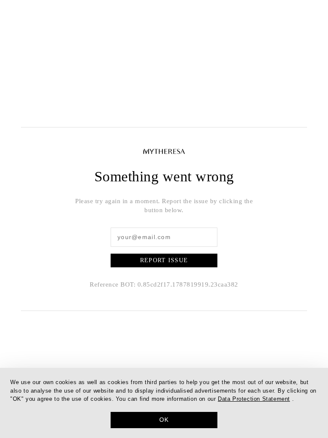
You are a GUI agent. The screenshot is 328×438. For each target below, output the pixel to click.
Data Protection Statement (254, 399)
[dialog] (164, 403)
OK (164, 419)
